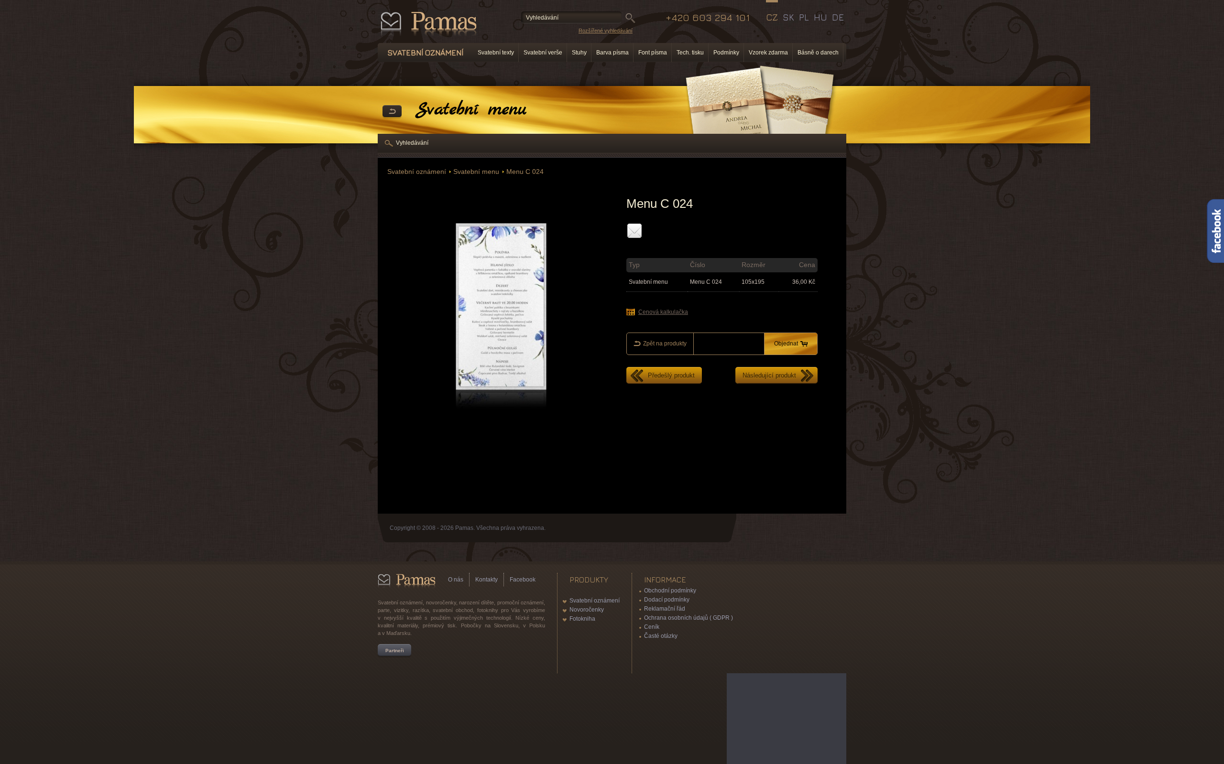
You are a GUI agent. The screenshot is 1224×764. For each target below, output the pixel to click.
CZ (772, 17)
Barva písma (612, 52)
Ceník (651, 627)
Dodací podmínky (666, 599)
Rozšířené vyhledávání (606, 30)
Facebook (523, 579)
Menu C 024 (525, 171)
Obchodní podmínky (670, 590)
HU (820, 17)
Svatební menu (476, 171)
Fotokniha (582, 618)
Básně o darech (818, 52)
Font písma (652, 52)
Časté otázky (661, 636)
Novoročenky (586, 609)
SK (788, 17)
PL (804, 17)
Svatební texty (496, 52)
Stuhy (579, 52)
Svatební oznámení (416, 171)
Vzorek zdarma (768, 52)
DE (838, 17)
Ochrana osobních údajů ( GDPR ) (688, 617)
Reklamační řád (664, 608)
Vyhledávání (412, 143)
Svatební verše (543, 52)
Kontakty (486, 579)
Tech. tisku (690, 52)
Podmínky (726, 52)
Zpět (392, 111)
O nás (455, 579)
